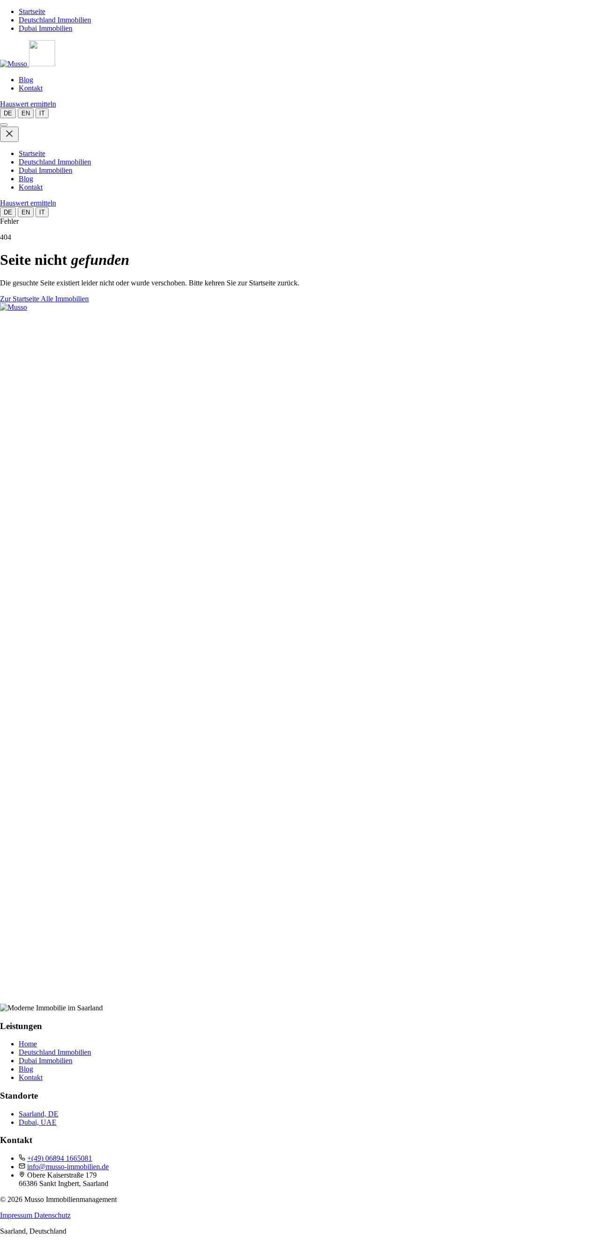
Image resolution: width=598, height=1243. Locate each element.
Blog (26, 80)
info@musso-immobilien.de (68, 1167)
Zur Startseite (20, 299)
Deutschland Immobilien (55, 20)
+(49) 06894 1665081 (59, 1158)
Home (28, 1044)
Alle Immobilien (65, 299)
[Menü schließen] (9, 134)
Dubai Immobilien (45, 28)
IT (42, 113)
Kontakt (31, 88)
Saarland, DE (38, 1114)
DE (8, 113)
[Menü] (3, 124)
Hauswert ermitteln (28, 104)
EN (25, 113)
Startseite (32, 11)
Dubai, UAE (38, 1122)
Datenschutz (52, 1215)
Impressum (17, 1215)
